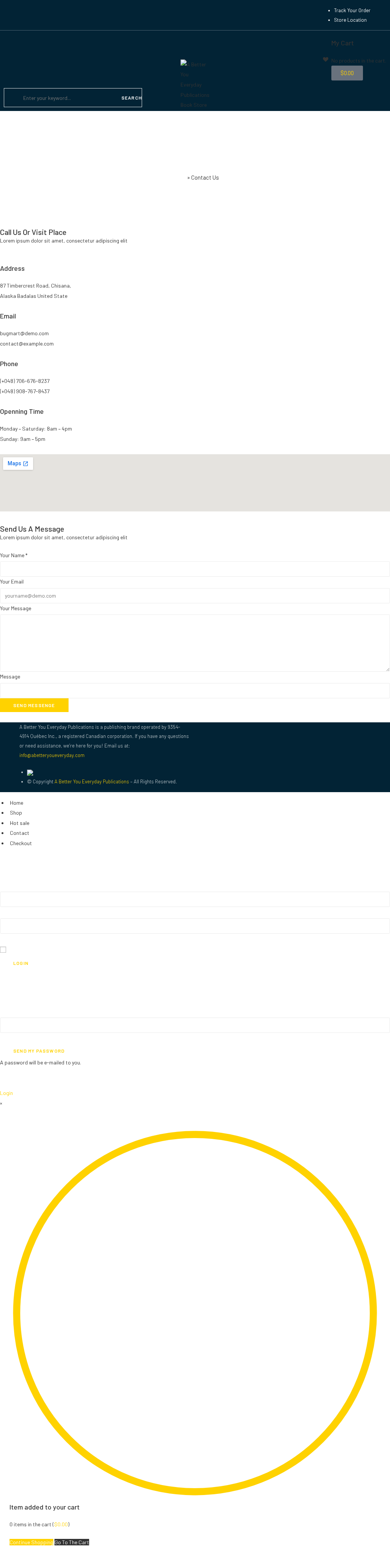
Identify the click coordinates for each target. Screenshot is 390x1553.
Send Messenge (34, 705)
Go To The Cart (71, 1542)
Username (11, 911)
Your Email (12, 581)
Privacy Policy (16, 984)
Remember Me (26, 949)
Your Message (15, 608)
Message (10, 676)
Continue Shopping (31, 1542)
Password (12, 938)
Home (178, 177)
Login (21, 963)
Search (131, 97)
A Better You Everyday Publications (91, 781)
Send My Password (39, 1050)
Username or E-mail (22, 1037)
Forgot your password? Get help (37, 974)
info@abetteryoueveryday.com (52, 755)
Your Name (13, 555)
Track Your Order (352, 10)
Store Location (350, 20)
